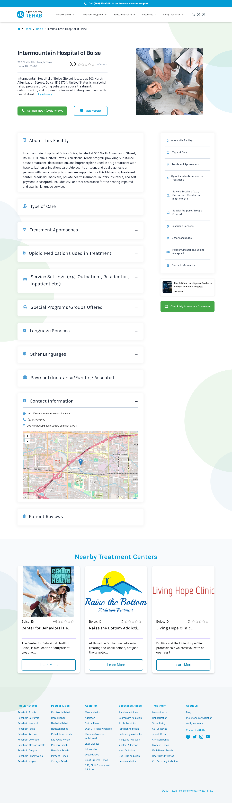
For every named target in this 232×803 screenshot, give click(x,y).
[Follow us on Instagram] (201, 736)
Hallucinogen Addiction (131, 734)
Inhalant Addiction (128, 745)
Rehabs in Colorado (28, 740)
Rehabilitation (159, 718)
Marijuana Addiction (129, 740)
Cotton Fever (92, 723)
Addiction (91, 705)
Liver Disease (92, 744)
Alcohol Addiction (128, 723)
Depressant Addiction (130, 718)
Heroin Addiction (128, 761)
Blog (188, 712)
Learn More (49, 665)
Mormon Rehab (160, 745)
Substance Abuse (130, 705)
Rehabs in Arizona (27, 734)
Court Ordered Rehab (96, 760)
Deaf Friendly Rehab (163, 756)
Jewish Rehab (159, 734)
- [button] (27, 441)
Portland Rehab (59, 756)
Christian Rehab (160, 740)
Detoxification (159, 712)
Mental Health (92, 712)
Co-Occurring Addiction (165, 761)
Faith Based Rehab (162, 751)
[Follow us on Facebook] (188, 736)
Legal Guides (92, 755)
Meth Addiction (127, 751)
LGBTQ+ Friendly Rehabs (98, 729)
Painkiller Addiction (129, 729)
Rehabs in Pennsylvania (30, 756)
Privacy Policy (204, 791)
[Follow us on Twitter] (195, 736)
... (43, 94)
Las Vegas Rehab (60, 740)
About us (192, 705)
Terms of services (186, 791)
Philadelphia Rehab (61, 734)
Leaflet (134, 498)
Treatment (159, 705)
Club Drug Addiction (129, 756)
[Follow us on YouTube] (208, 736)
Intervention (91, 749)
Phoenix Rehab (59, 745)
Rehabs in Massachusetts (31, 745)
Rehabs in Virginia (27, 761)
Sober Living (158, 723)
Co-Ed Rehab (159, 729)
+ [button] (27, 436)
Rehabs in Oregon (27, 751)
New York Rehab (60, 751)
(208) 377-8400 (36, 420)
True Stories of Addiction (199, 718)
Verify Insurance (194, 723)
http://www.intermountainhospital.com (49, 414)
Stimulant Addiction (129, 712)
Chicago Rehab (59, 761)
